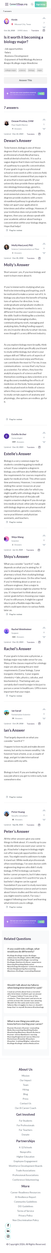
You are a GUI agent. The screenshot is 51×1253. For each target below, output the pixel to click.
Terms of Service (25, 1210)
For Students (25, 1120)
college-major (10, 70)
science (22, 70)
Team (25, 1084)
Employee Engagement (25, 1161)
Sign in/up (40, 4)
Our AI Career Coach (25, 1108)
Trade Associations (25, 1170)
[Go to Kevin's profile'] (7, 24)
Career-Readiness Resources (26, 1192)
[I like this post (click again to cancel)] (44, 18)
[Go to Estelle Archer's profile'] (7, 439)
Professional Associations (25, 1175)
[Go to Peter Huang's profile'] (7, 817)
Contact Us (25, 1103)
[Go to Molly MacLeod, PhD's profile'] (7, 250)
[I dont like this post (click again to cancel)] (44, 129)
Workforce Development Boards (25, 1165)
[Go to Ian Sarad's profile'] (7, 715)
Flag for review (14, 230)
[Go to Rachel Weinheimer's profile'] (7, 634)
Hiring (25, 1089)
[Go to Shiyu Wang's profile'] (7, 542)
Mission (26, 1075)
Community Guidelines (25, 1201)
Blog (25, 1094)
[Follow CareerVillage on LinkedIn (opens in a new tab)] (8, 1231)
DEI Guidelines (25, 1206)
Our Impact (25, 1080)
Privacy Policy (25, 1215)
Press (25, 1098)
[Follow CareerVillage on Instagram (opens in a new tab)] (8, 1237)
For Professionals (25, 1125)
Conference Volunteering (25, 1179)
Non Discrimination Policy (25, 1220)
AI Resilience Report (25, 1197)
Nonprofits (25, 1151)
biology (31, 70)
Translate (35, 30)
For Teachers (25, 1129)
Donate (25, 1134)
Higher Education (25, 1156)
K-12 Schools (25, 1147)
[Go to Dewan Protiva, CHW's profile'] (7, 126)
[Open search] (32, 4)
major (40, 70)
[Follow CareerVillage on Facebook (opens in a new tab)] (8, 1226)
